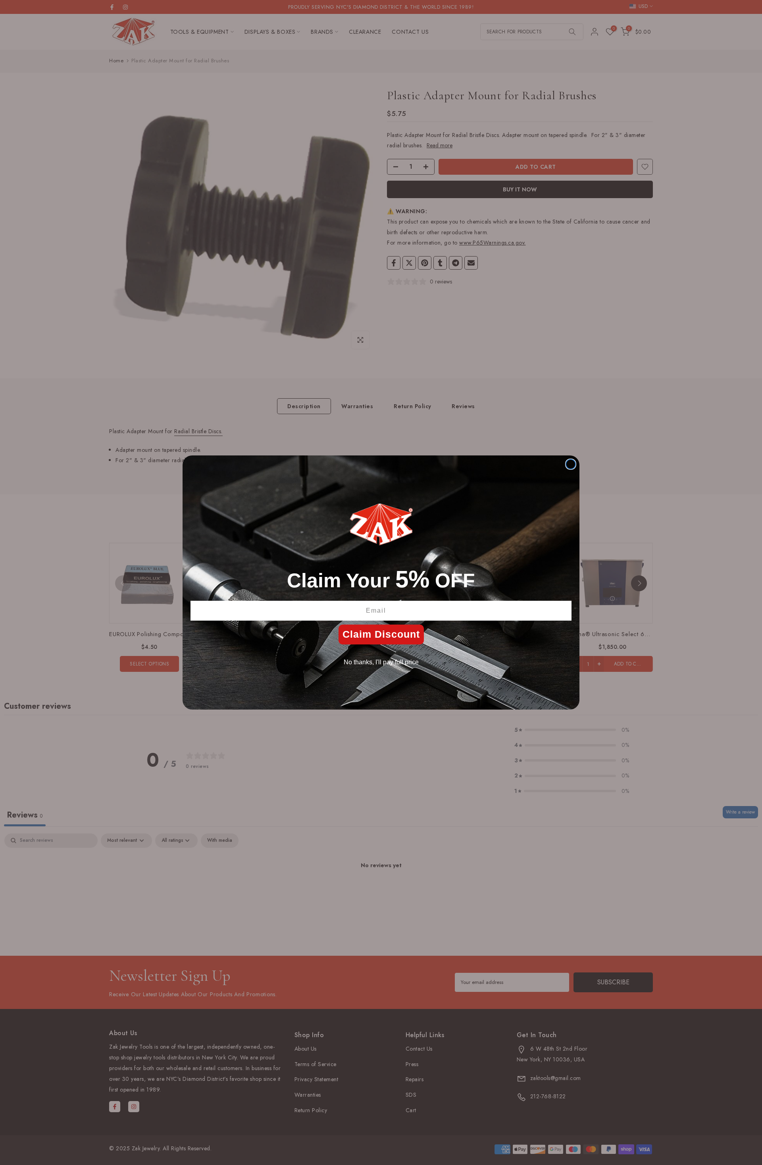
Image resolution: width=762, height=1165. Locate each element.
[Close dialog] (570, 464)
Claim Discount (381, 634)
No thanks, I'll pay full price (381, 662)
